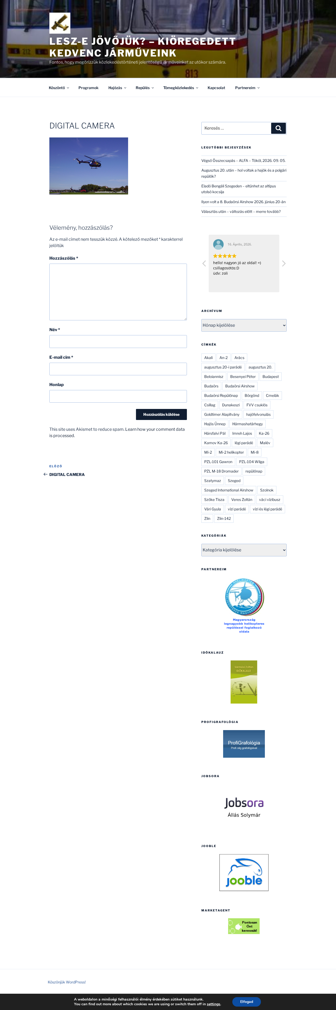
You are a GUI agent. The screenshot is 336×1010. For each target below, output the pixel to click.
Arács (239, 357)
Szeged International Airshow (228, 490)
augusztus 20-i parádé (223, 367)
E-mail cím (61, 357)
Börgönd (252, 395)
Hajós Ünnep (214, 424)
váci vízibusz (269, 499)
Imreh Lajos (242, 433)
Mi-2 (208, 452)
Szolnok (267, 490)
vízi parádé (237, 509)
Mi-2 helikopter (231, 452)
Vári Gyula (212, 509)
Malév (265, 442)
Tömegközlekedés (178, 87)
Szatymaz (212, 480)
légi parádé (244, 442)
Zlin (207, 518)
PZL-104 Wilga (251, 461)
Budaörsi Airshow (240, 386)
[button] (283, 265)
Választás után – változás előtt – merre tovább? (241, 211)
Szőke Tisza (214, 499)
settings (213, 1004)
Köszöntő (57, 87)
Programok (88, 87)
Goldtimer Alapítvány (221, 414)
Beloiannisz (213, 376)
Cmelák (272, 395)
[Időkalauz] (244, 682)
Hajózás (115, 87)
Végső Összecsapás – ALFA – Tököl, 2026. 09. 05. (243, 160)
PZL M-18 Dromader (221, 471)
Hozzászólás (63, 258)
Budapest (270, 376)
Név (54, 329)
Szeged (234, 480)
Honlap (56, 384)
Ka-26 (264, 433)
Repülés (143, 87)
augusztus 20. (260, 367)
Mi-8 (255, 452)
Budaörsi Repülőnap (221, 395)
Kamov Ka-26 (216, 442)
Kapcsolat (216, 87)
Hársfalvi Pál (214, 433)
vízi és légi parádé (267, 509)
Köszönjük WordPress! (67, 982)
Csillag (209, 405)
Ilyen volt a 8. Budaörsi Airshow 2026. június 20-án (243, 201)
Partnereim (245, 87)
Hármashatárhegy (247, 424)
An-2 (223, 357)
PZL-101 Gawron (218, 461)
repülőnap (253, 471)
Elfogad (246, 1001)
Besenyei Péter (243, 376)
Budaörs (211, 386)
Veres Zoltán (241, 499)
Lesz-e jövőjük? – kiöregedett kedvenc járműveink (143, 47)
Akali (208, 357)
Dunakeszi (231, 405)
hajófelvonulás (258, 414)
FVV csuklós (256, 405)
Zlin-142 (224, 518)
